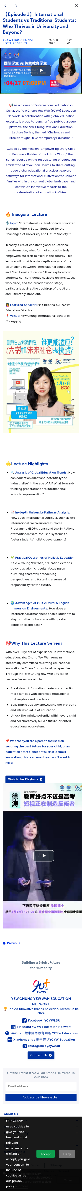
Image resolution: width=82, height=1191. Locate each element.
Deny (67, 1154)
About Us (11, 1114)
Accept (46, 1154)
